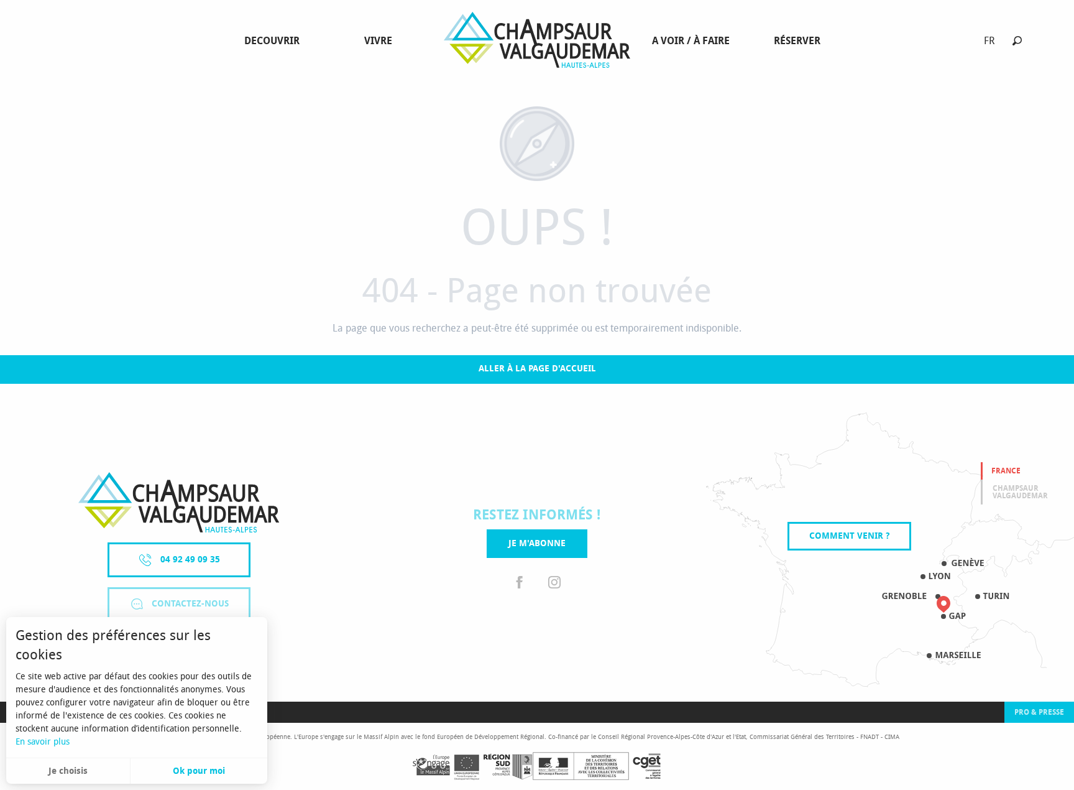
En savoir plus (43, 742)
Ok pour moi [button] (199, 771)
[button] (1017, 40)
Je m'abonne (537, 543)
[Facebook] (519, 582)
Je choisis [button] (68, 771)
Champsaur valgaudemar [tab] (1020, 492)
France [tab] (1006, 471)
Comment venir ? (849, 536)
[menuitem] (274, 41)
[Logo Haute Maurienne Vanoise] (178, 502)
